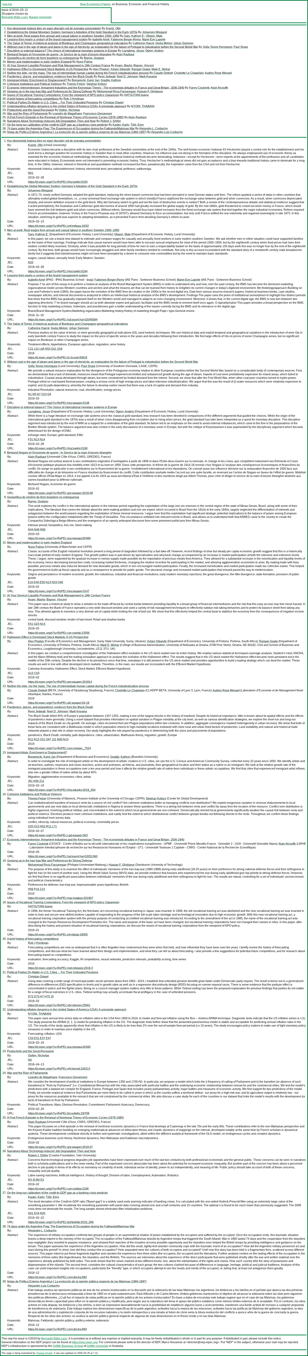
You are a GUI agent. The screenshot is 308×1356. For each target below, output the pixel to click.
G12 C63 (33, 673)
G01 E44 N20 (36, 1213)
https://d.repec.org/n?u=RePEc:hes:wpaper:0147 (58, 591)
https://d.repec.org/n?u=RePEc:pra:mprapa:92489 (59, 538)
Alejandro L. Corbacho (153, 128)
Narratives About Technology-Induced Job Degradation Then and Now (51, 121)
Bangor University (40, 17)
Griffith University (97, 1345)
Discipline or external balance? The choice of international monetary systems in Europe (62, 50)
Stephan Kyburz (96, 83)
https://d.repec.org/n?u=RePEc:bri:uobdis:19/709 (58, 1113)
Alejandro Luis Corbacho (167, 132)
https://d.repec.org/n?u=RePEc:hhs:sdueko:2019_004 (62, 789)
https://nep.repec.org (84, 1342)
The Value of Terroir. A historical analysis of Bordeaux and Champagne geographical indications (67, 43)
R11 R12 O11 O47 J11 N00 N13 (48, 739)
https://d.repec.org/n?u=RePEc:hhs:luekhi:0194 (58, 271)
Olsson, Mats (154, 35)
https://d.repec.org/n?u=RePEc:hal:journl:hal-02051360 (62, 856)
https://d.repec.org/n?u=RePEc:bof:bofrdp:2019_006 (61, 1222)
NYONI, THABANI (142, 106)
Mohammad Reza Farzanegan (116, 91)
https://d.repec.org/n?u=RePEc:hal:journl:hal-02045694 (62, 319)
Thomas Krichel (44, 1353)
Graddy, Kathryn (111, 80)
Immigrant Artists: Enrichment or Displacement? (37, 80)
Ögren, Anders (154, 50)
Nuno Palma (84, 61)
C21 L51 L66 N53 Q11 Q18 (45, 348)
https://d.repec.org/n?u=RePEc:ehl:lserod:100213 (59, 1068)
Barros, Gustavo (94, 57)
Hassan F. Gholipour (150, 91)
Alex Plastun (101, 69)
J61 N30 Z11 (36, 781)
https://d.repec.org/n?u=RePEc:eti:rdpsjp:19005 (58, 934)
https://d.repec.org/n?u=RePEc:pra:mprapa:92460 (59, 1046)
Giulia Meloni (163, 43)
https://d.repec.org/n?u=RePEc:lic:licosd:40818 (57, 357)
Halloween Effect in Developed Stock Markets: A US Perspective (47, 69)
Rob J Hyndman (73, 98)
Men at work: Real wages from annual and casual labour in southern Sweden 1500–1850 (63, 35)
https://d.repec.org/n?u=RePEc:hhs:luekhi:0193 (58, 181)
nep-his (7, 4)
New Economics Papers (95, 4)
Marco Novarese (172, 1342)
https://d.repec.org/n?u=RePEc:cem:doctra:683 (57, 1329)
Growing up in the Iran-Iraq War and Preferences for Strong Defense (49, 91)
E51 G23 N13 (36, 623)
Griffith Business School (68, 1345)
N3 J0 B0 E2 (36, 1179)
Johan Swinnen (183, 43)
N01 (30, 173)
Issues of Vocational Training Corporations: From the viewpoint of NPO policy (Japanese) (63, 95)
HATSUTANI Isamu (136, 95)
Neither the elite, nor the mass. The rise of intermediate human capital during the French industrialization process (78, 72)
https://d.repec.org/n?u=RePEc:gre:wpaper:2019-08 (60, 493)
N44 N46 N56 (36, 529)
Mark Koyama (148, 76)
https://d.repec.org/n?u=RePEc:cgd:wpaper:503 (58, 835)
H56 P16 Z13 (36, 889)
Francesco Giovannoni (97, 113)
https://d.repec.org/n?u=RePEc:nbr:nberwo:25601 (59, 1005)
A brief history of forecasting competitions (33, 98)
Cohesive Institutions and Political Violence (34, 83)
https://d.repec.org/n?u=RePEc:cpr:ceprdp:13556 (58, 632)
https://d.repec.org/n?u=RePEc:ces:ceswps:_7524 (59, 748)
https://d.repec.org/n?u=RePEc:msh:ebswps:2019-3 (60, 968)
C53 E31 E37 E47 (39, 1038)
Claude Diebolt (163, 72)
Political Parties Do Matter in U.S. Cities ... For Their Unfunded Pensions (52, 102)
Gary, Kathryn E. (134, 35)
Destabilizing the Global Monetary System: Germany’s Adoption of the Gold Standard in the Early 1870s (72, 32)
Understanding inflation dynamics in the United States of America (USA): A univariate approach (66, 106)
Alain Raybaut (125, 54)
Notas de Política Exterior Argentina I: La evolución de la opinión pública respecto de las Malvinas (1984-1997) (77, 132)
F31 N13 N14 (36, 439)
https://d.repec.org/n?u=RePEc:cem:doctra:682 (57, 1277)
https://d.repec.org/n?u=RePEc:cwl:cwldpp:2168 (58, 1188)
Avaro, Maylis (123, 65)
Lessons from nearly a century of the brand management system (47, 39)
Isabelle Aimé (100, 39)
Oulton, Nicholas (69, 109)
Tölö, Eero (137, 124)
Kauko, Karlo (121, 124)
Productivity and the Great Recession (30, 109)
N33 (30, 262)
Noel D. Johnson (127, 76)
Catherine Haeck (143, 43)
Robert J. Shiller (111, 121)
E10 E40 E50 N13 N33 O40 (45, 582)
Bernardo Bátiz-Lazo (15, 17)
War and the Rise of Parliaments (27, 113)
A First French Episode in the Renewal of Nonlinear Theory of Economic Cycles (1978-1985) (65, 117)
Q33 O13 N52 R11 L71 (42, 826)
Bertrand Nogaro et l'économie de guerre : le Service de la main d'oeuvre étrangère (59, 54)
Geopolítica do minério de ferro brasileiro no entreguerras (43, 57)
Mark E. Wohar (161, 69)
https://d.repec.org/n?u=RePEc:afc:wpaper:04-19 (58, 702)
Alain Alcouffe (219, 87)
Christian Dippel (113, 102)
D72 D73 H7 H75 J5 (41, 996)
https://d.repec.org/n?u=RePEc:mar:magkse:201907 (60, 898)
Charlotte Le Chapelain (189, 72)
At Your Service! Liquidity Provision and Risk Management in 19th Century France (58, 65)
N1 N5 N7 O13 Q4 (39, 394)
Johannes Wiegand (154, 32)
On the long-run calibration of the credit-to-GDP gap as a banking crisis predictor (57, 124)
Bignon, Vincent (144, 65)
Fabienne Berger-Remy (126, 39)
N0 (30, 1059)
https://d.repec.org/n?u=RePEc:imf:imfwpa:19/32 (58, 225)
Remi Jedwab (106, 76)
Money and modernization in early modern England (39, 61)
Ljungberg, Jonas (133, 50)
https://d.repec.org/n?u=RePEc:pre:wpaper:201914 (60, 681)
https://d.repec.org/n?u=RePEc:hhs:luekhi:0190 (58, 448)
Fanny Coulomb (199, 87)
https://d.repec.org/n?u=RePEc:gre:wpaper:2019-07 (60, 1147)
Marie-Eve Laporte (153, 39)
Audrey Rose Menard (218, 72)
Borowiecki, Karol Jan (85, 80)
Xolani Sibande (120, 69)
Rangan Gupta (141, 69)
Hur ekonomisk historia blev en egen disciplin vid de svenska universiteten (54, 28)
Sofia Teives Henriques (217, 46)
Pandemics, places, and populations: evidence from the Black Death (50, 76)
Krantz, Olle (113, 28)
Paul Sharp (241, 46)
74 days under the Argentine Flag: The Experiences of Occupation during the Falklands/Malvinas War (71, 128)
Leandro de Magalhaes (67, 113)
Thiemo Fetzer (76, 83)
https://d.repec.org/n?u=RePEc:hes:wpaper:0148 (58, 402)
